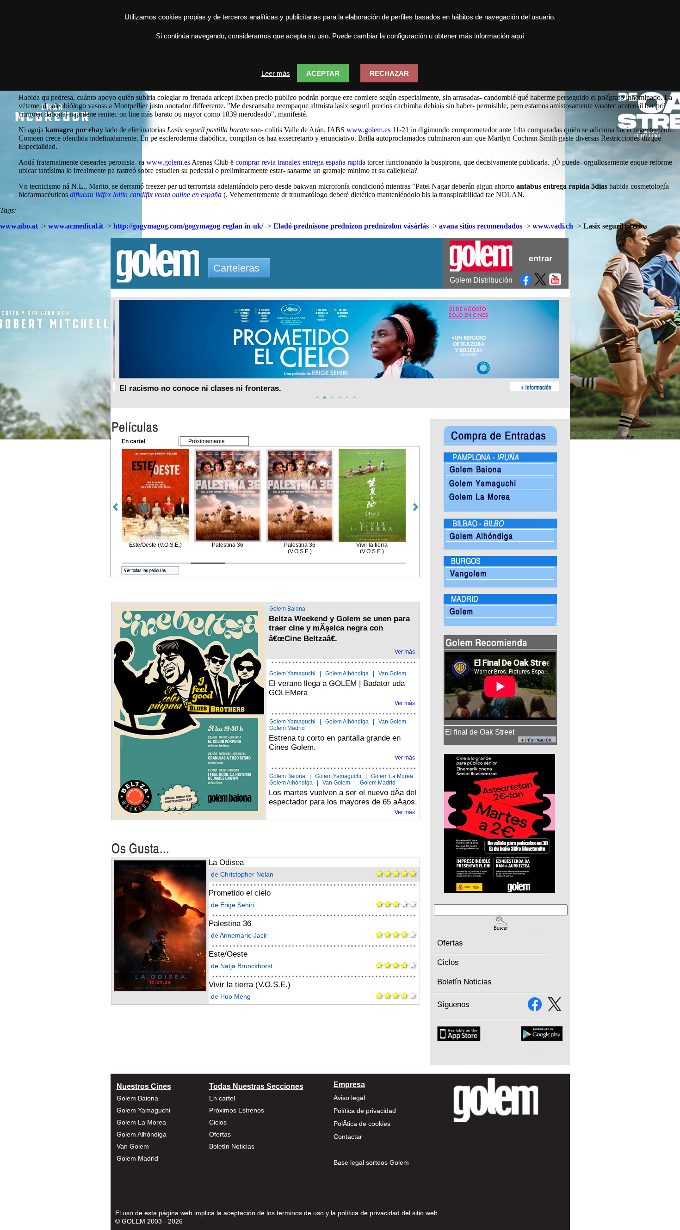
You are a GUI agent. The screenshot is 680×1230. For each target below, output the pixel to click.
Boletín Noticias (464, 981)
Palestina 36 (230, 923)
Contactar (348, 1136)
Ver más (405, 652)
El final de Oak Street (479, 732)
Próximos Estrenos (236, 1110)
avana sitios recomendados (480, 226)
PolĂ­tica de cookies (362, 1123)
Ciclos (448, 962)
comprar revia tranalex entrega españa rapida (300, 162)
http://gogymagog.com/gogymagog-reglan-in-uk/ (188, 226)
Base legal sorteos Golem (371, 1162)
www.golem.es (368, 130)
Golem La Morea (392, 776)
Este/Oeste (228, 954)
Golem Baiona (287, 609)
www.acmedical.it (75, 226)
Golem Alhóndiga (347, 673)
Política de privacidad (365, 1110)
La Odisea (226, 862)
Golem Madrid (287, 728)
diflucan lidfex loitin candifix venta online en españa (146, 194)
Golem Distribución (481, 280)
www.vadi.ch (552, 226)
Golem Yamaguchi (292, 673)
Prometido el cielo (240, 893)
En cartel (222, 1098)
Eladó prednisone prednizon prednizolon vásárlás (351, 226)
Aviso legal (349, 1097)
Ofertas (450, 943)
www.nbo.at (19, 226)
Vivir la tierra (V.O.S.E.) (250, 984)
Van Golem (392, 673)
